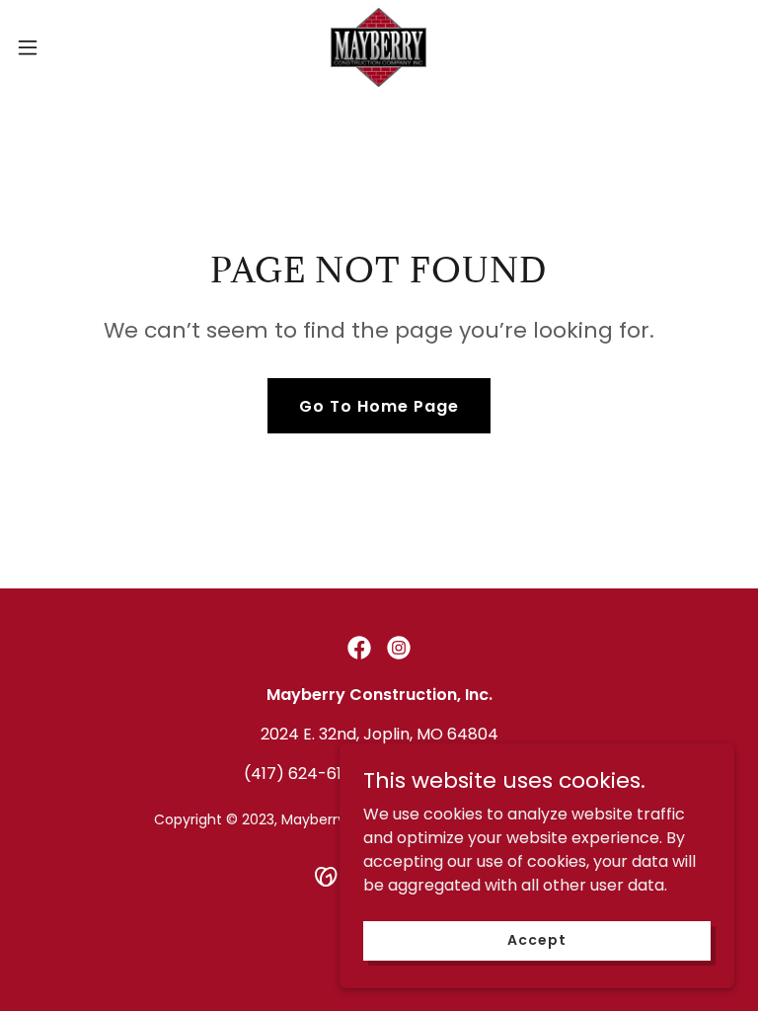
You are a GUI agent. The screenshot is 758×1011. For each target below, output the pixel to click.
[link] (378, 47)
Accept (536, 940)
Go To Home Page (379, 406)
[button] (63, 47)
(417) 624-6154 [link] (303, 773)
